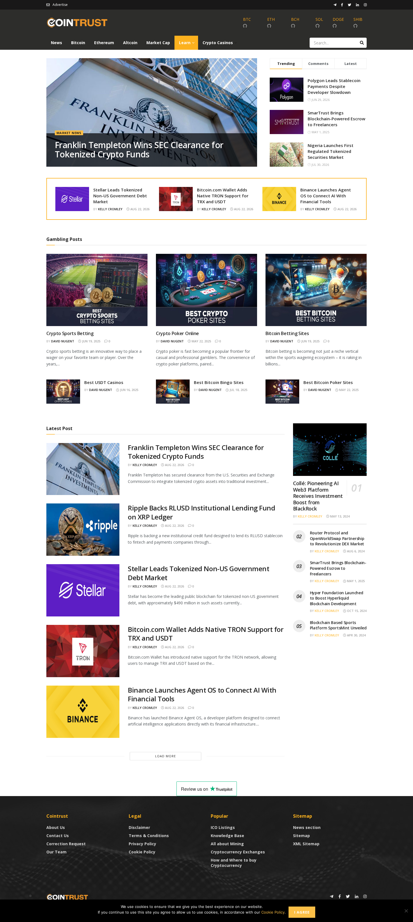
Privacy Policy (142, 843)
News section (307, 827)
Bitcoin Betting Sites (287, 333)
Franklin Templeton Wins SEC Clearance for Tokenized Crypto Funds (139, 149)
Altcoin (130, 42)
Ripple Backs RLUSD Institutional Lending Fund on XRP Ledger (201, 512)
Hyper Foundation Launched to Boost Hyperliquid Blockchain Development (336, 598)
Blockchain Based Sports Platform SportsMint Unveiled (338, 625)
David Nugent (62, 341)
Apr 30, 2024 (356, 635)
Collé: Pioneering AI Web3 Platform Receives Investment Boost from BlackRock (318, 496)
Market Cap (158, 42)
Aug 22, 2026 (139, 209)
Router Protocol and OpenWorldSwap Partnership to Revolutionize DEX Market (337, 538)
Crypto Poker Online (177, 333)
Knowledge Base (227, 835)
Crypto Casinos (218, 42)
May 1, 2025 (355, 581)
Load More (165, 756)
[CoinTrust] (67, 897)
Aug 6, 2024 (355, 551)
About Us (55, 827)
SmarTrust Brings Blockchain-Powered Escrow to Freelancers (336, 118)
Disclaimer (139, 827)
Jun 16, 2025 (128, 390)
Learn (184, 42)
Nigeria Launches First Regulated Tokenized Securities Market (330, 151)
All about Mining (227, 843)
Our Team (56, 852)
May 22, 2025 (201, 341)
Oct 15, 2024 (356, 611)
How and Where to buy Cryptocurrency (234, 862)
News (56, 42)
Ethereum (104, 42)
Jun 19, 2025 (90, 341)
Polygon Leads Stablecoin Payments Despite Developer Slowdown (334, 86)
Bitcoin (78, 42)
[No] (406, 911)
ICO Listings (223, 827)
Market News (68, 133)
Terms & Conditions (149, 835)
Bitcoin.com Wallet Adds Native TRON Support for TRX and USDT (222, 195)
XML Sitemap (306, 843)
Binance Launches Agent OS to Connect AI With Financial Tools (325, 195)
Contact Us (57, 835)
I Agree (302, 912)
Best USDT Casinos (103, 382)
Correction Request (66, 843)
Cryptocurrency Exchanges (238, 852)
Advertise (60, 4)
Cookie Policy (142, 852)
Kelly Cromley (110, 209)
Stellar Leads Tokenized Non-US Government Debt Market (120, 195)
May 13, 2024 (339, 516)
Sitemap (301, 835)
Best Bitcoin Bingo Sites (219, 382)
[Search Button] (362, 43)
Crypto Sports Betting (69, 333)
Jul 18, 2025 (238, 390)
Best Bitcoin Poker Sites (328, 382)
